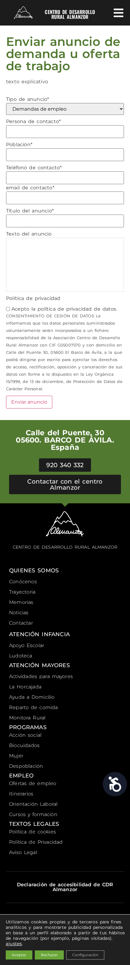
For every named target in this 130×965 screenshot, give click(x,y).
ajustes (14, 943)
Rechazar (49, 955)
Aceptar (19, 955)
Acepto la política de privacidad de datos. (64, 309)
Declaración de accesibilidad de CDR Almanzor (65, 887)
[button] (118, 13)
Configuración (85, 955)
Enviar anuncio (29, 402)
